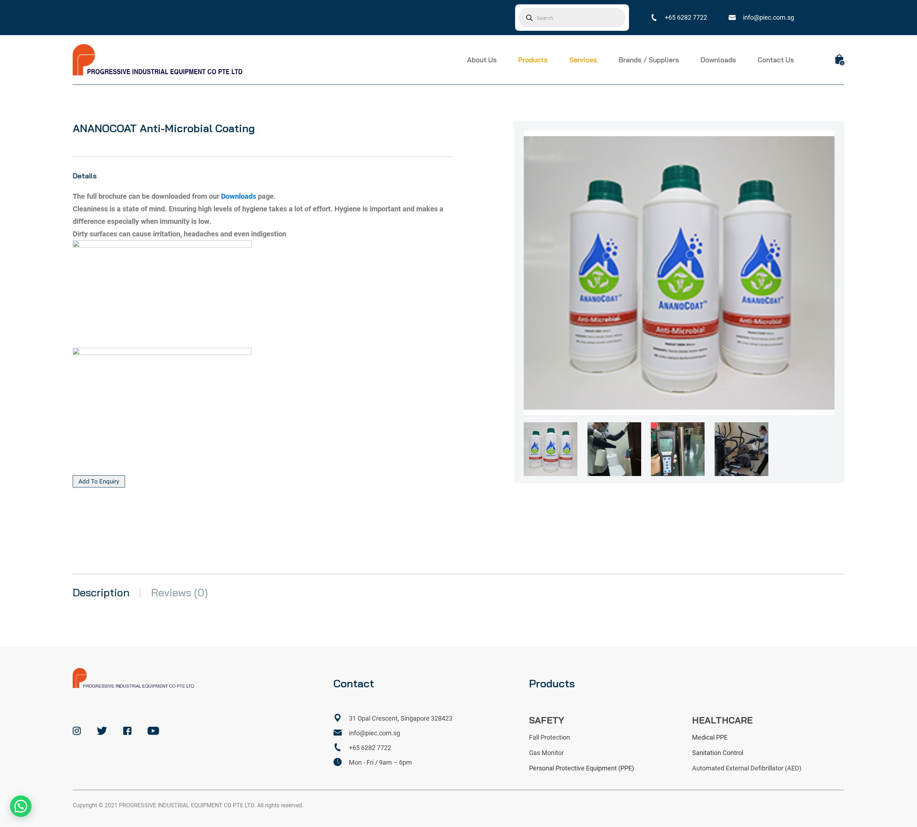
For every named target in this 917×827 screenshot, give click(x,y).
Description (101, 592)
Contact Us (776, 60)
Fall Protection (549, 737)
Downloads (718, 60)
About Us (482, 60)
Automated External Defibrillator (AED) (746, 768)
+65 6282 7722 (686, 17)
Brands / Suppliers (649, 60)
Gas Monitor (546, 752)
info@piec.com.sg (768, 17)
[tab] (263, 196)
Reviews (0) (179, 592)
